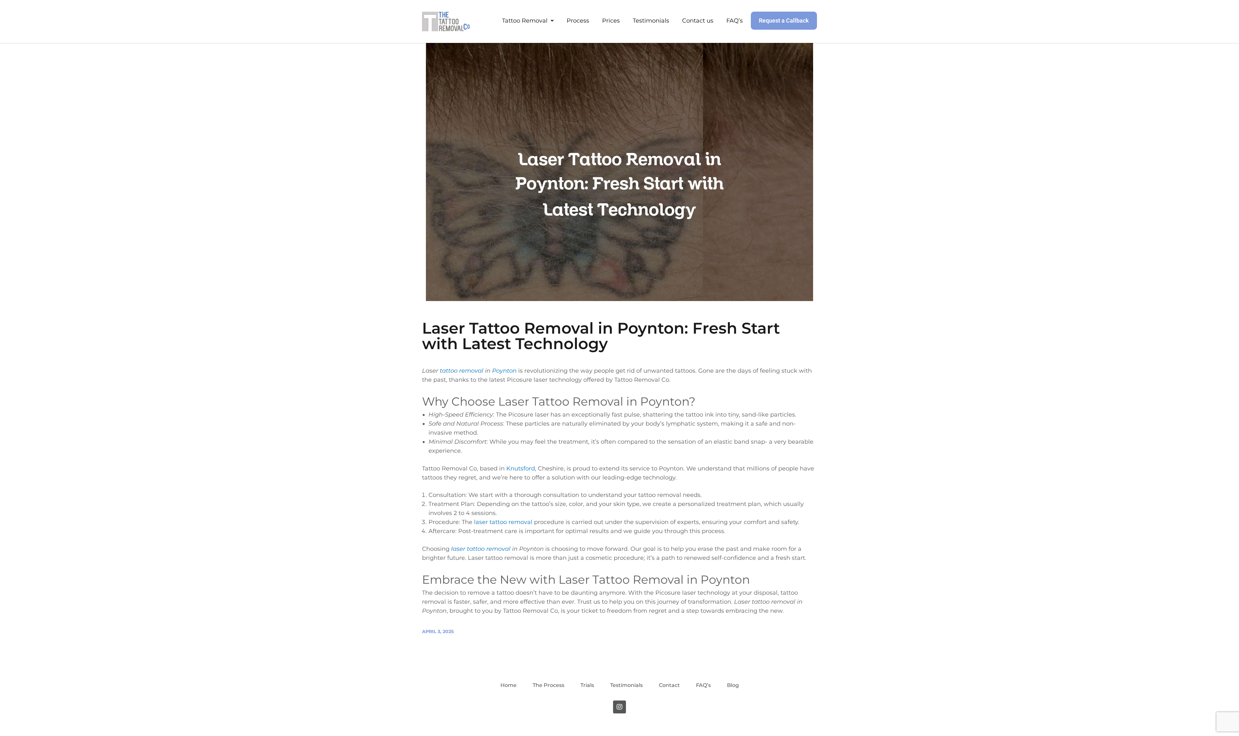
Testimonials (651, 20)
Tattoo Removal (525, 20)
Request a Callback (784, 20)
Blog (733, 685)
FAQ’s (734, 20)
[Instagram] (619, 707)
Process (578, 20)
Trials (587, 685)
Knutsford (520, 468)
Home (508, 685)
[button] (528, 20)
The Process (548, 685)
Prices (611, 20)
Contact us (697, 20)
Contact (669, 685)
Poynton (504, 370)
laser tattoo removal (503, 522)
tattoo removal (461, 370)
